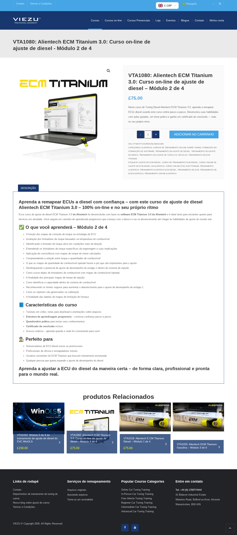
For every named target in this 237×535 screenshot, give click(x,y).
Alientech (146, 148)
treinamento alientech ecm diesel (158, 170)
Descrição (28, 188)
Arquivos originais (76, 490)
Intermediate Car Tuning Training (138, 507)
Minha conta (217, 20)
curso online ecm (175, 166)
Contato (20, 3)
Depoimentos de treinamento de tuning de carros (35, 496)
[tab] (29, 188)
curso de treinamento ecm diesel (180, 162)
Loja (158, 20)
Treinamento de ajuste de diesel (172, 151)
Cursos (95, 20)
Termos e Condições (41, 3)
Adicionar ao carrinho (194, 134)
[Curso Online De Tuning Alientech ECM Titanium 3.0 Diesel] (27, 20)
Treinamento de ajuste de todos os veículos (163, 155)
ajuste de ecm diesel (149, 162)
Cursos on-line (113, 20)
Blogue (185, 20)
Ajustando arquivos (77, 494)
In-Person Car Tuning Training (137, 494)
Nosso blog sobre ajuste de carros (31, 502)
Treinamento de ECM (188, 170)
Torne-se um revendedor (80, 499)
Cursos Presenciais (138, 20)
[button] (108, 70)
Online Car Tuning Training (135, 489)
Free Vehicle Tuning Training (136, 498)
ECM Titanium (192, 166)
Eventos (171, 20)
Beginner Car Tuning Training (136, 502)
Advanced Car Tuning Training (137, 511)
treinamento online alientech (160, 173)
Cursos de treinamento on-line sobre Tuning (177, 148)
